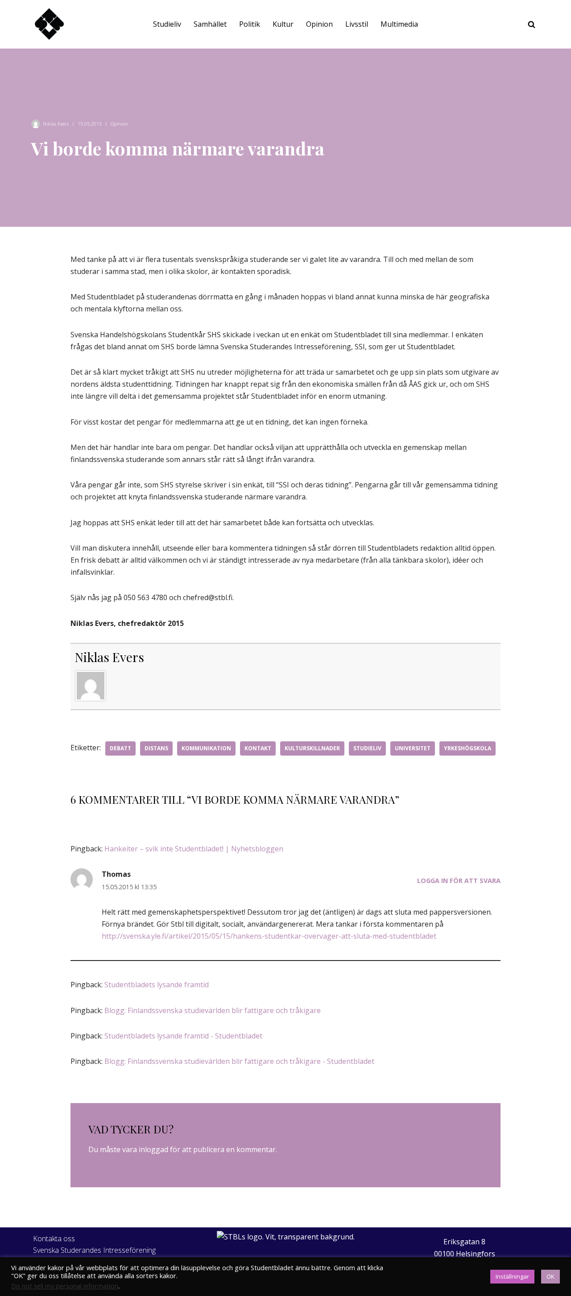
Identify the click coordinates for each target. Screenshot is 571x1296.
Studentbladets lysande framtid (156, 984)
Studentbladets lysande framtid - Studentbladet (183, 1036)
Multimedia (399, 24)
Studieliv (167, 24)
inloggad (153, 1149)
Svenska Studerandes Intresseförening (94, 1250)
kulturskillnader (312, 748)
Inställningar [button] (512, 1276)
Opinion (319, 24)
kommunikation (206, 748)
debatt (120, 748)
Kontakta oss (54, 1238)
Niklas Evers (56, 123)
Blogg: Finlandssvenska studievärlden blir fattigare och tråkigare (212, 1010)
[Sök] (531, 24)
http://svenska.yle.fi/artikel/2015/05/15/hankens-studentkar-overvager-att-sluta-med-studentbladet (269, 936)
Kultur (283, 24)
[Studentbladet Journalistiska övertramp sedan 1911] (49, 24)
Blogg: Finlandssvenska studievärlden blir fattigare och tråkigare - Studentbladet (239, 1061)
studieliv (367, 748)
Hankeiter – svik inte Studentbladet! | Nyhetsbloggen (193, 849)
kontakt (257, 748)
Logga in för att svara (459, 880)
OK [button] (550, 1276)
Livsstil (356, 24)
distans (156, 748)
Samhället (210, 24)
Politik (249, 24)
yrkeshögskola (467, 748)
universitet (412, 748)
